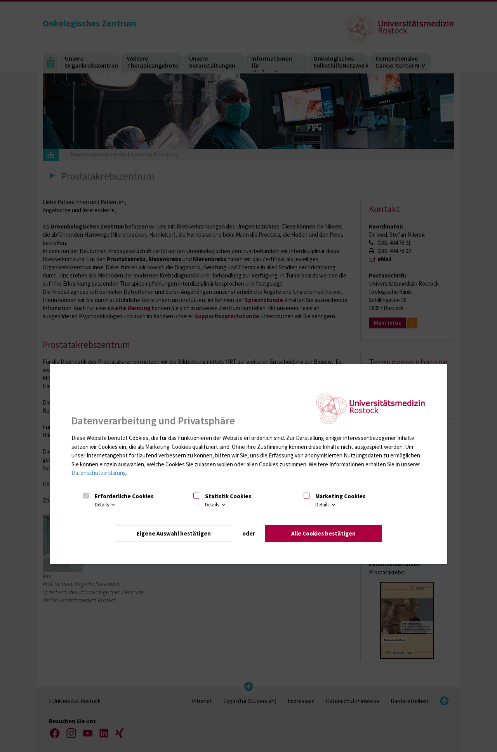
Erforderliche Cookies (124, 496)
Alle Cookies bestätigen (323, 533)
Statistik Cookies (228, 496)
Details (102, 504)
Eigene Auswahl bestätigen (174, 533)
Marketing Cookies (340, 496)
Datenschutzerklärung (98, 472)
